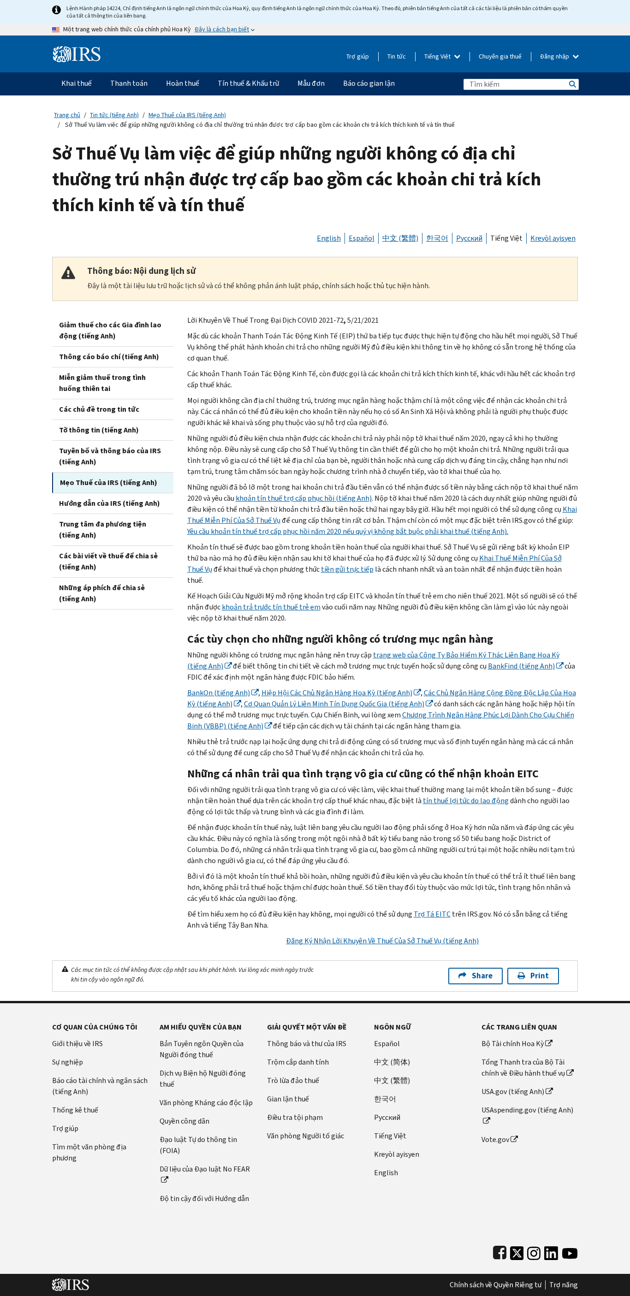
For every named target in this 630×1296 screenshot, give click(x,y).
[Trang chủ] (77, 50)
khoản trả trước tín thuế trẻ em (271, 607)
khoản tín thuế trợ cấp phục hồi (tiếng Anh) (304, 498)
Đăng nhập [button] (555, 56)
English (329, 238)
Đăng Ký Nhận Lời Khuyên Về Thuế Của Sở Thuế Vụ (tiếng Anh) (382, 941)
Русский (469, 238)
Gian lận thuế (288, 1099)
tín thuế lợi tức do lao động (466, 800)
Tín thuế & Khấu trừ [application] (248, 83)
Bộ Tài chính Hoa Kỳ (512, 1043)
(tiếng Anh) (521, 666)
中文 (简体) (392, 1062)
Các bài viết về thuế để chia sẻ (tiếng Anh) (108, 561)
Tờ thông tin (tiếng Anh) (99, 430)
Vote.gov (495, 1139)
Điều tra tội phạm (295, 1117)
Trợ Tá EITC (432, 914)
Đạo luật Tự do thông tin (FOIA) (198, 1145)
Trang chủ (67, 115)
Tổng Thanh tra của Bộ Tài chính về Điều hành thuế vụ (523, 1067)
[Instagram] (534, 1251)
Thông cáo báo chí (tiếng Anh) (109, 356)
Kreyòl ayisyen (553, 238)
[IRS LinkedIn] (551, 1251)
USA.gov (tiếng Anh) (512, 1091)
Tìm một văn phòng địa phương (89, 1152)
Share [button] (482, 976)
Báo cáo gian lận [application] (369, 83)
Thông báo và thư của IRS (306, 1043)
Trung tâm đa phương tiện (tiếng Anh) (102, 529)
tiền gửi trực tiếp (347, 569)
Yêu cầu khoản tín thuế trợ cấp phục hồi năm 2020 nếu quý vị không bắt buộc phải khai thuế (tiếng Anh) (348, 531)
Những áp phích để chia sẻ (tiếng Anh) (102, 593)
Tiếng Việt (438, 56)
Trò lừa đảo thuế (293, 1080)
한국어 (437, 238)
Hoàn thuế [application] (182, 83)
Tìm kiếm (572, 84)
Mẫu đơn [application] (311, 83)
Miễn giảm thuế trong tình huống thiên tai (102, 383)
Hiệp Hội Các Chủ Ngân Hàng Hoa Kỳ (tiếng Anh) (337, 693)
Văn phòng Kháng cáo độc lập (206, 1102)
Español (361, 238)
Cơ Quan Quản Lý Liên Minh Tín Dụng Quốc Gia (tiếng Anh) (334, 704)
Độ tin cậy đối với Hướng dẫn (204, 1198)
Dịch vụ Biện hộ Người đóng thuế (203, 1078)
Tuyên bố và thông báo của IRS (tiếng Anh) (110, 456)
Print (539, 976)
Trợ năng (563, 1285)
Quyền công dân (184, 1121)
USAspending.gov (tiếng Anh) (527, 1110)
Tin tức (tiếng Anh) (114, 115)
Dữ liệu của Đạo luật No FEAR (205, 1169)
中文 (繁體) (400, 238)
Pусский (387, 1117)
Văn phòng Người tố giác (305, 1136)
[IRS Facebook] (499, 1251)
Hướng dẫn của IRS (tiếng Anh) (109, 503)
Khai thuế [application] (76, 83)
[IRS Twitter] (517, 1251)
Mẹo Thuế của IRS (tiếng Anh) (187, 115)
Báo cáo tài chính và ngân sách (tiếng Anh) (100, 1086)
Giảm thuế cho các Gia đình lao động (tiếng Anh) (110, 330)
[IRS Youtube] (570, 1251)
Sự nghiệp (67, 1062)
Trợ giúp (357, 56)
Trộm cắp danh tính (298, 1062)
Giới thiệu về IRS (77, 1043)
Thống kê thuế (75, 1110)
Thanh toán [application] (129, 83)
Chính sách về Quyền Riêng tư (495, 1285)
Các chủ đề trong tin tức (99, 409)
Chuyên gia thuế (500, 56)
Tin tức (396, 56)
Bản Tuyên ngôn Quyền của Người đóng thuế (202, 1049)
